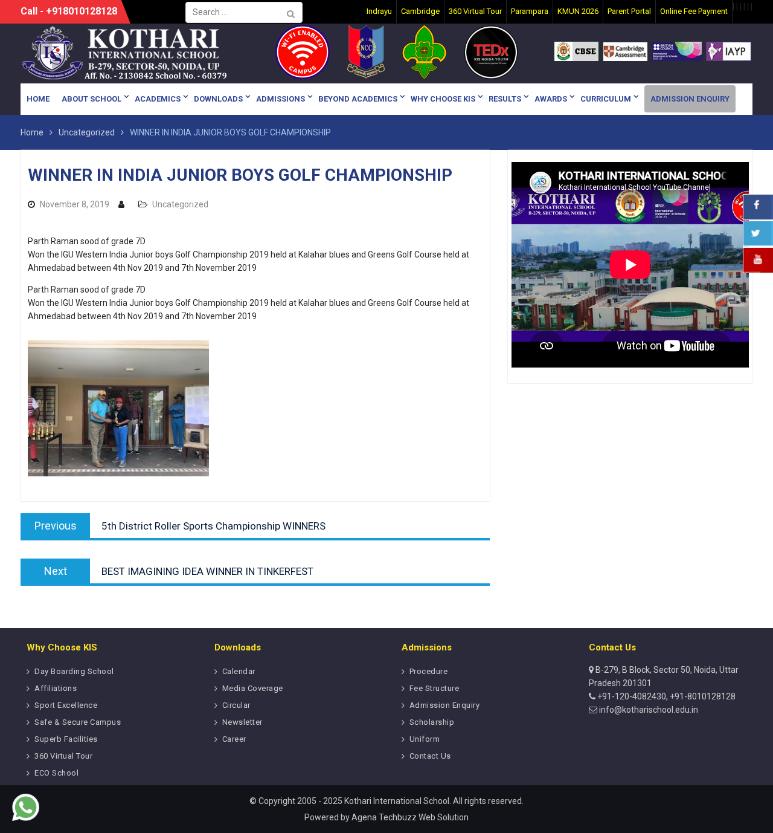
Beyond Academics (357, 98)
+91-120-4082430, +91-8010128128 (665, 696)
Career (234, 739)
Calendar (238, 671)
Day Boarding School (74, 671)
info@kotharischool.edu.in (647, 710)
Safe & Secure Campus (77, 722)
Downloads (218, 98)
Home (38, 98)
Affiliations (55, 688)
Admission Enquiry (690, 98)
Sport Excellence (65, 705)
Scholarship (432, 722)
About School (91, 98)
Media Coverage (252, 688)
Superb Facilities (66, 739)
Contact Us (430, 755)
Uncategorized (180, 204)
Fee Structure (434, 688)
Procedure (428, 671)
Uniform (424, 739)
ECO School (56, 772)
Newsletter (242, 722)
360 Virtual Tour (63, 755)
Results (505, 98)
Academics (158, 98)
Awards (550, 98)
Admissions (280, 98)
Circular (236, 705)
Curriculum (605, 98)
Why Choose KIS (443, 98)
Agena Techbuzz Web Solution (410, 817)
